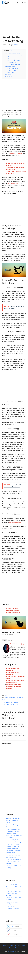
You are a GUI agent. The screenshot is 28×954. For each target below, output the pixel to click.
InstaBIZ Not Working (13, 612)
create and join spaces (15, 153)
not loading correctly (14, 183)
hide (12, 50)
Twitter (6, 697)
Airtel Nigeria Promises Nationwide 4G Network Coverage (13, 686)
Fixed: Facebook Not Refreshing (13, 705)
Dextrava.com (10, 951)
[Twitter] (24, 644)
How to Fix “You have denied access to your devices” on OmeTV (12, 846)
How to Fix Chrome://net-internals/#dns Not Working (13, 893)
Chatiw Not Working (12, 610)
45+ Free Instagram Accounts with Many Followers (12, 825)
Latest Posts (10, 640)
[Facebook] (22, 644)
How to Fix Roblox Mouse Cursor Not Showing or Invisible (13, 861)
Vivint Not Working (12, 608)
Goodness (13, 644)
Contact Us (13, 945)
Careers (11, 947)
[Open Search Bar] (18, 2)
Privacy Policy (21, 945)
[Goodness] (6, 652)
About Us (5, 945)
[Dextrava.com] (5, 2)
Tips (5, 695)
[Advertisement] (14, 19)
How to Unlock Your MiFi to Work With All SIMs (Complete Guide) (13, 831)
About (4, 640)
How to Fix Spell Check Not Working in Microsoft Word (13, 887)
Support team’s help (15, 522)
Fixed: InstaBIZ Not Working (12, 702)
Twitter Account (13, 697)
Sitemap (17, 947)
